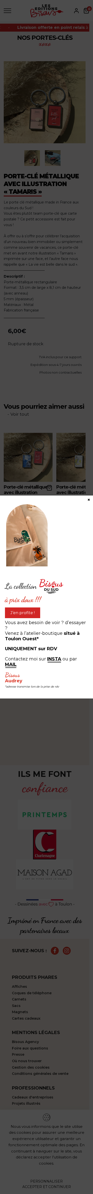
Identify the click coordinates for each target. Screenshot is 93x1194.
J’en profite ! (22, 612)
